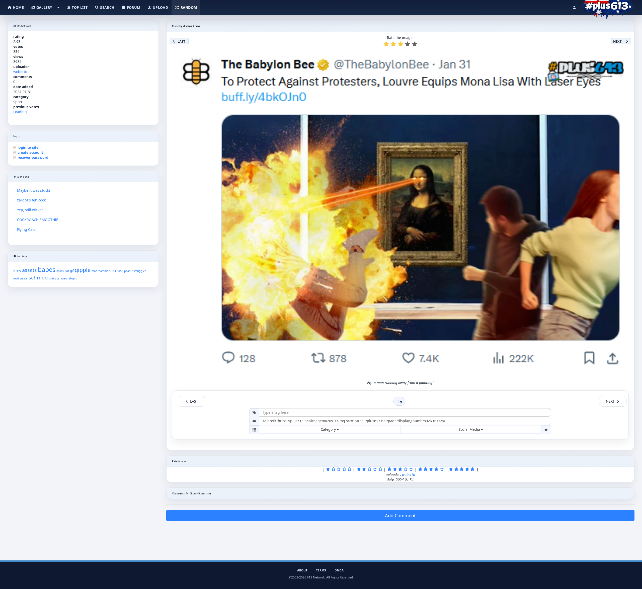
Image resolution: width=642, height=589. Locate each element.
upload (160, 7)
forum (133, 7)
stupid (73, 278)
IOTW (17, 271)
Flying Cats (26, 229)
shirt (51, 278)
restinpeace (20, 278)
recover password (33, 157)
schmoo (38, 277)
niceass (117, 271)
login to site (28, 147)
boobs (60, 271)
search (106, 7)
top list (79, 7)
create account (30, 152)
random (188, 7)
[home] (607, 6)
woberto (20, 71)
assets (29, 270)
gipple (83, 269)
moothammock (101, 271)
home (18, 7)
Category (329, 429)
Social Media (470, 429)
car (67, 271)
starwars (61, 278)
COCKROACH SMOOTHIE (37, 219)
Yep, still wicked (30, 209)
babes (46, 269)
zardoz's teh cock (31, 200)
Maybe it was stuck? (33, 190)
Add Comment (400, 515)
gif (72, 271)
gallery (43, 7)
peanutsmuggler (135, 271)
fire (399, 401)
